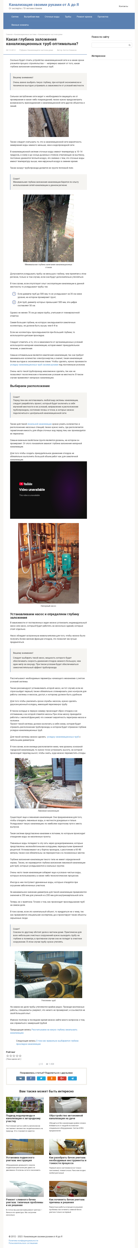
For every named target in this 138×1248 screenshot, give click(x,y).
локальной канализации (39, 424)
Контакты (123, 6)
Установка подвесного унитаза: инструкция (20, 1159)
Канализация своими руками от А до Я (44, 4)
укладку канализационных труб (63, 737)
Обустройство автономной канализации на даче (66, 1117)
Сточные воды (52, 16)
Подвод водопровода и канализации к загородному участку (23, 1118)
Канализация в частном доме (40, 50)
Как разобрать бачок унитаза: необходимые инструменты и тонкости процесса (67, 1160)
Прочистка (103, 16)
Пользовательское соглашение (23, 1243)
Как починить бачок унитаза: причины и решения (67, 1201)
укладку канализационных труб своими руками (34, 364)
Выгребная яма (31, 16)
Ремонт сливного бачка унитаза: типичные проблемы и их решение (24, 1202)
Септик (15, 16)
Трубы (68, 16)
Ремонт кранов (84, 16)
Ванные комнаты (20, 25)
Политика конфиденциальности (23, 1241)
